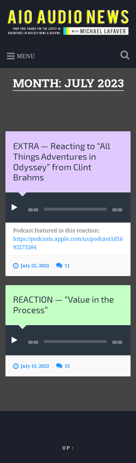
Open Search (123, 56)
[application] (68, 207)
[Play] (16, 207)
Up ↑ (68, 448)
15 (67, 366)
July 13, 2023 (35, 366)
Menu (26, 56)
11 (67, 265)
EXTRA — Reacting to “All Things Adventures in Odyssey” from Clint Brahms (61, 161)
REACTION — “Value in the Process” (63, 304)
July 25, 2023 (35, 265)
